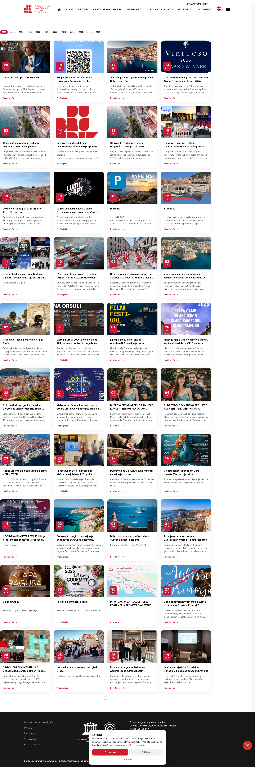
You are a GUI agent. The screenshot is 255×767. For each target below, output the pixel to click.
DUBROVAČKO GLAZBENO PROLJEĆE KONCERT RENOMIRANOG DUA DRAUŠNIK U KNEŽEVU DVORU (131, 409)
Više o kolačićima (136, 745)
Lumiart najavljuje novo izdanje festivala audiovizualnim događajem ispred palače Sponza (77, 212)
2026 (4, 32)
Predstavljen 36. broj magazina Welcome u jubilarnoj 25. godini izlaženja (74, 474)
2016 (89, 32)
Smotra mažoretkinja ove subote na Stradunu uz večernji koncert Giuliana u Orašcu (131, 278)
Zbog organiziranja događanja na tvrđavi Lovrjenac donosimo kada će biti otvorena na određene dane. (185, 278)
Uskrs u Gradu (11, 601)
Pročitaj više (8, 98)
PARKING (115, 208)
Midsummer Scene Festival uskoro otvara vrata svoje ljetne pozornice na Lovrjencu (78, 409)
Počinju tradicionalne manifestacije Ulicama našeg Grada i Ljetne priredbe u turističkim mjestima (25, 278)
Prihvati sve (110, 752)
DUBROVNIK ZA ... (135, 9)
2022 (38, 32)
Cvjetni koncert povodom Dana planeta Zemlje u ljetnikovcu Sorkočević (181, 474)
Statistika (169, 208)
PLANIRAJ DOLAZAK (162, 9)
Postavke (127, 759)
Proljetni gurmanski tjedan (72, 601)
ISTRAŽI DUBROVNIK (76, 9)
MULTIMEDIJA (186, 9)
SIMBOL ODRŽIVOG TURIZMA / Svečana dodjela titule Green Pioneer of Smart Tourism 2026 (24, 671)
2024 (21, 32)
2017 (81, 32)
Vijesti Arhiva (30, 739)
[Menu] (228, 9)
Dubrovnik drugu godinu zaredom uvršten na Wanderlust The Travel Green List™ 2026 (22, 409)
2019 (64, 32)
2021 (47, 32)
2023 (29, 32)
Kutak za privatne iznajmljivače (38, 722)
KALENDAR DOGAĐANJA (107, 9)
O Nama (28, 728)
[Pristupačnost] (247, 745)
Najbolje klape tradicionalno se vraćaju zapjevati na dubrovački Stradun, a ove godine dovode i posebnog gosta (186, 343)
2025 (12, 32)
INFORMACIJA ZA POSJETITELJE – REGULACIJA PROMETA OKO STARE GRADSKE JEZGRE (130, 605)
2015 (98, 32)
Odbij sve (146, 752)
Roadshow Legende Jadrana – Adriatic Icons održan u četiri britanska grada (127, 671)
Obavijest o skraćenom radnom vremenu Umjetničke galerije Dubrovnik (21, 147)
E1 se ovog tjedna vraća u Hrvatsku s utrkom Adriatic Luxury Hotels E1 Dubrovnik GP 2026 (78, 278)
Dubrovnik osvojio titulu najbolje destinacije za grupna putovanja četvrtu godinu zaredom (75, 540)
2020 (55, 32)
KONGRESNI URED (198, 4)
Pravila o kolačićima (33, 744)
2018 (72, 32)
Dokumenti (205, 9)
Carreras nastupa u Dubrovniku (21, 77)
